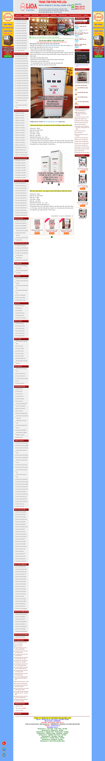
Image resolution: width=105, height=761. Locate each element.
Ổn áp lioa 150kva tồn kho (21, 215)
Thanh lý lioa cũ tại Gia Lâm (22, 443)
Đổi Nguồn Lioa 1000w (21, 167)
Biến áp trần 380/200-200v (21, 413)
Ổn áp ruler (18, 339)
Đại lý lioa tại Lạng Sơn (21, 593)
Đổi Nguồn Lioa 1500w (21, 172)
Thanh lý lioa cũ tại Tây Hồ (21, 464)
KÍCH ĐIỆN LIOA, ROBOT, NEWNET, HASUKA (21, 434)
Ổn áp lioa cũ (18, 366)
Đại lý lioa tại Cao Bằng (21, 601)
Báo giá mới (35, 15)
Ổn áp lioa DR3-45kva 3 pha (52, 230)
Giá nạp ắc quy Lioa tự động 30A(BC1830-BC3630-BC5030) (22, 233)
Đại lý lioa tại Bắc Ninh (21, 566)
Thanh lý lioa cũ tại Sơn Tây (22, 489)
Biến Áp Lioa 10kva (20, 113)
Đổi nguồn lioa (63, 15)
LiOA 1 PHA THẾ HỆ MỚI (20, 18)
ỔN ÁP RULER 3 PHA (20, 358)
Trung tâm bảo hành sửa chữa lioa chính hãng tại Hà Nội (21, 664)
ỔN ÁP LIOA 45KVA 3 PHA (51, 121)
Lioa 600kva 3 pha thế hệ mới (22, 95)
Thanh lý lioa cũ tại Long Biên (22, 445)
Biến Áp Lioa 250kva (20, 135)
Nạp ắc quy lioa (19, 218)
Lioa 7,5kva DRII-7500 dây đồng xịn (82, 196)
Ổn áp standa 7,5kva (20, 325)
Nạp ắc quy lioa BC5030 (21, 228)
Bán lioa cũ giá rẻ (18, 645)
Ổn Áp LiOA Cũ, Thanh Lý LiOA (21, 370)
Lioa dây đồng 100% (20, 50)
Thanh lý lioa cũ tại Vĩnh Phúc (82, 137)
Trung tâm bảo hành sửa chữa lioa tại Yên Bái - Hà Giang (21, 658)
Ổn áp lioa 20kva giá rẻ (80, 130)
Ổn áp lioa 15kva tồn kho (21, 193)
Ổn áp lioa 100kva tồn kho (21, 212)
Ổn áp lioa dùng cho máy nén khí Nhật (82, 135)
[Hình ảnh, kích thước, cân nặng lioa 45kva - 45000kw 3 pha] (37, 224)
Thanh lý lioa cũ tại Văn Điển (22, 484)
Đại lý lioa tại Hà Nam (20, 586)
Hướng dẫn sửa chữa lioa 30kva (82, 148)
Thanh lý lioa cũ (19, 440)
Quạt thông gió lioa (20, 315)
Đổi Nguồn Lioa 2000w (21, 175)
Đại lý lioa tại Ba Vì (20, 551)
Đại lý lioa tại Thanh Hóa (21, 614)
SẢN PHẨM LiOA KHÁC (20, 386)
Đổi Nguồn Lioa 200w (20, 160)
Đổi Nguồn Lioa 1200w (21, 170)
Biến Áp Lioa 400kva (20, 140)
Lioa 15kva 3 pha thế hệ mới (22, 63)
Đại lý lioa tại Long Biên (21, 511)
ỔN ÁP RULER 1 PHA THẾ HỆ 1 (21, 342)
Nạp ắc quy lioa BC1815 (21, 223)
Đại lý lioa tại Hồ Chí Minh (21, 634)
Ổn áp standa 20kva (20, 333)
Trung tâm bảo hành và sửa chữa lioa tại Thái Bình (21, 648)
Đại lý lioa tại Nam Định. (21, 584)
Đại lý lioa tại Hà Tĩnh (20, 619)
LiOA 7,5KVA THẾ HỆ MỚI (21, 33)
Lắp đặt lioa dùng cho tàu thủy (82, 120)
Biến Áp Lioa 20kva (20, 117)
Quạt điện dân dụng (20, 313)
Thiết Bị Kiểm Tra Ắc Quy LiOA (21, 421)
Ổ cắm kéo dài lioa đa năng (22, 278)
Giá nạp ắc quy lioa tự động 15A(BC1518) (22, 239)
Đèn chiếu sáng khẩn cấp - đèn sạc (21, 426)
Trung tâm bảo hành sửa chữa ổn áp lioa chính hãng (21, 700)
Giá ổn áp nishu (19, 393)
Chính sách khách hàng (81, 124)
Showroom (27, 15)
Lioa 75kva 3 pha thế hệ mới (22, 75)
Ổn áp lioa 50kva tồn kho (21, 205)
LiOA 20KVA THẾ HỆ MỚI (21, 40)
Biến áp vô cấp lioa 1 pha (21, 243)
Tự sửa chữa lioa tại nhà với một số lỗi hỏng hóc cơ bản (22, 689)
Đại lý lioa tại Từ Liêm (20, 531)
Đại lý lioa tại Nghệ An (20, 616)
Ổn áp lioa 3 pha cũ (20, 383)
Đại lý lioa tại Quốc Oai (21, 558)
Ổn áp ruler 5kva (19, 346)
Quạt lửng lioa (19, 308)
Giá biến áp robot (19, 396)
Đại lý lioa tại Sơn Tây (20, 548)
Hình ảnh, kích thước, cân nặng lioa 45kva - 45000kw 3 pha (37, 230)
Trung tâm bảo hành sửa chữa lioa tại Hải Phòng (21, 674)
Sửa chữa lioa (45, 15)
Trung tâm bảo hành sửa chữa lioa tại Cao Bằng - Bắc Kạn (21, 668)
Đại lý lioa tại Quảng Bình (21, 621)
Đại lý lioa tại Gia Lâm (20, 514)
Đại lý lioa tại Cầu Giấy (21, 516)
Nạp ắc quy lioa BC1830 (21, 220)
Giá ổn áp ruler (19, 391)
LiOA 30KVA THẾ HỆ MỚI (21, 45)
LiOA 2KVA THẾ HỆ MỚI (21, 25)
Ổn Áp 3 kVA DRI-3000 (81, 85)
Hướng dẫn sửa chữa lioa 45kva (82, 147)
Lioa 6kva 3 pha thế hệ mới (21, 58)
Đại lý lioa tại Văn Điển (21, 544)
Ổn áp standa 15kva (20, 330)
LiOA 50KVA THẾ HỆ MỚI (21, 48)
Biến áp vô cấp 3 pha (20, 145)
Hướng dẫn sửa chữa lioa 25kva (82, 152)
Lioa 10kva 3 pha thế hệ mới (22, 61)
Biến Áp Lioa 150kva (20, 130)
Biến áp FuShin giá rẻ (20, 408)
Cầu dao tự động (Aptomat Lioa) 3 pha (21, 271)
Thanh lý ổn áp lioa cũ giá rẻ (22, 378)
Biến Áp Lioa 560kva (20, 142)
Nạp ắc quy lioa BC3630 (21, 225)
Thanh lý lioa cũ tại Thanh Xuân (21, 451)
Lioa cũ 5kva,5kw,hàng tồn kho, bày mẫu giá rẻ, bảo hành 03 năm (21, 678)
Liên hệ (86, 15)
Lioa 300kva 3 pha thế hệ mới (22, 88)
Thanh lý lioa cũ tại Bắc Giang (82, 141)
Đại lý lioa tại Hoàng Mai (21, 534)
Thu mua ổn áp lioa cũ (20, 376)
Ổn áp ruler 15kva (20, 353)
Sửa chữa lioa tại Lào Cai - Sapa (22, 681)
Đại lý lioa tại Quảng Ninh (21, 569)
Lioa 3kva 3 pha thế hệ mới (21, 56)
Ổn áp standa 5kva (20, 323)
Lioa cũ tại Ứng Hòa (80, 150)
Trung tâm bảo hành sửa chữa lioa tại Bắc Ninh (21, 655)
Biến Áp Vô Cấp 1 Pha (20, 150)
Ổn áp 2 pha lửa (19, 410)
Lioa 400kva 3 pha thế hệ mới (22, 90)
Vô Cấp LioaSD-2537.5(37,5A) (19, 256)
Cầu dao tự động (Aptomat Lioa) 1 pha (21, 267)
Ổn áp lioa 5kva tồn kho (21, 185)
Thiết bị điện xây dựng (20, 300)
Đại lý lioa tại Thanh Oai (21, 561)
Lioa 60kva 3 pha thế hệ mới (22, 73)
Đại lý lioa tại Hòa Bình (21, 588)
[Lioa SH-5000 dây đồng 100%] (82, 172)
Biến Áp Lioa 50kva (20, 122)
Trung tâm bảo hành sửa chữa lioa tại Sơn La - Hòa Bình (21, 661)
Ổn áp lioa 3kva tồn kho (21, 183)
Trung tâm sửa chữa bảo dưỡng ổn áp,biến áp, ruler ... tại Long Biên (21, 693)
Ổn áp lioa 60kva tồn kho (21, 207)
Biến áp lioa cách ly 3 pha (21, 152)
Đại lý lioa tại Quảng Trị (21, 624)
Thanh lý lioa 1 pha (20, 503)
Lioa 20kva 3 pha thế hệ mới (22, 65)
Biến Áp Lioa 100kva (20, 127)
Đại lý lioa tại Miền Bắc (21, 564)
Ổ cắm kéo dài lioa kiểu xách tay (22, 286)
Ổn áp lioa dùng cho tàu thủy (21, 642)
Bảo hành (53, 15)
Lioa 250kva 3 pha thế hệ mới (22, 85)
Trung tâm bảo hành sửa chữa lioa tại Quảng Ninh (21, 671)
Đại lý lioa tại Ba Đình (20, 539)
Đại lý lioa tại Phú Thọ (20, 606)
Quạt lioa (17, 303)
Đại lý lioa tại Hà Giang (21, 598)
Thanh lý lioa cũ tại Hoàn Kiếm (21, 475)
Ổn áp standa (18, 321)
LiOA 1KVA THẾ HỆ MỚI (21, 23)
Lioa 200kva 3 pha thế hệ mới (22, 83)
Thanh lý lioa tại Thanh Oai (21, 501)
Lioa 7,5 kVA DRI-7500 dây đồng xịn (82, 213)
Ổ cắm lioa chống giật (20, 295)
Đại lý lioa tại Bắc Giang (21, 576)
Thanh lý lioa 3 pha (20, 506)
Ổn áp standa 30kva (20, 335)
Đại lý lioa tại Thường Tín (21, 546)
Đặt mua (37, 233)
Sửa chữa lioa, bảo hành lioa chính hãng (22, 417)
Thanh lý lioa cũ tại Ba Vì (21, 491)
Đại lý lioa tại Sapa (20, 596)
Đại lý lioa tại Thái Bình (21, 581)
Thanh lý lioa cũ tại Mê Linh (22, 494)
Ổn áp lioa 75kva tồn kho (21, 210)
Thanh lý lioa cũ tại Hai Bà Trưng (21, 461)
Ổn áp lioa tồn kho (20, 180)
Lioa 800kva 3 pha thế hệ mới (22, 97)
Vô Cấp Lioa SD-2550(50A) (22, 260)
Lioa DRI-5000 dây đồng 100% (82, 161)
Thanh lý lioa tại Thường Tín (22, 486)
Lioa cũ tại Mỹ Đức (19, 644)
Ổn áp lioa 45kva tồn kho (21, 202)
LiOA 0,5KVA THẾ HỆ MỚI (21, 20)
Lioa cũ (17, 380)
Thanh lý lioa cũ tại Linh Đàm (22, 481)
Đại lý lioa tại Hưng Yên (21, 574)
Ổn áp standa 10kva (20, 328)
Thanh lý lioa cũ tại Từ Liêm (22, 467)
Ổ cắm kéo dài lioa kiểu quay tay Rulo (22, 282)
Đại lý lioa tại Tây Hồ (20, 529)
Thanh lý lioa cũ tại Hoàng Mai (21, 471)
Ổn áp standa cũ (19, 401)
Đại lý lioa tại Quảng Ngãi (21, 631)
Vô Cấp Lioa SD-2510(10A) (22, 248)
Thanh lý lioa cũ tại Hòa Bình (82, 139)
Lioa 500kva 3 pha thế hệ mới (22, 93)
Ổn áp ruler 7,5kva (20, 348)
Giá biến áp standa (20, 398)
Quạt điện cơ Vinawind (21, 317)
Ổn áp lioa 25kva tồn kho (21, 198)
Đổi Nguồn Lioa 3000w (21, 177)
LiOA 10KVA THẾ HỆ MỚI (21, 35)
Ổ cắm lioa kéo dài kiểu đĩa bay (21, 291)
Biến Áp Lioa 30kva (20, 120)
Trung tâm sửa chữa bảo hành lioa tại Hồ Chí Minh (21, 686)
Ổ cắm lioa (17, 276)
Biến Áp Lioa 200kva (20, 132)
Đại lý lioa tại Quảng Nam (21, 626)
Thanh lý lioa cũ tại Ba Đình (22, 479)
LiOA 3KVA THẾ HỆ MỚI (21, 28)
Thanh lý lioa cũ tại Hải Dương (82, 143)
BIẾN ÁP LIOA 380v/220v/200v (21, 110)
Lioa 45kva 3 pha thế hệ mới (22, 70)
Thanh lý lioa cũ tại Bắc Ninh (82, 145)
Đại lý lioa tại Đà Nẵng (20, 629)
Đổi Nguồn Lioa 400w (20, 162)
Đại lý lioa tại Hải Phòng (21, 579)
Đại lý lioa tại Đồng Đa (20, 524)
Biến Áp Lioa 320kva (20, 137)
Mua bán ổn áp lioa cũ (75, 15)
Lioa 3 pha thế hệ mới (20, 53)
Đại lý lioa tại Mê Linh (20, 553)
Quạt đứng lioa (19, 310)
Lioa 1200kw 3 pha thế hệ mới (21, 106)
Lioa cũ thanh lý (79, 132)
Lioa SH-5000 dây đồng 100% (83, 179)
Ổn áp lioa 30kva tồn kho (21, 200)
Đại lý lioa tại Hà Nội (20, 509)
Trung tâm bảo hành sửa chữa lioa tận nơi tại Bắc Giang (21, 697)
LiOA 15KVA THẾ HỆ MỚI (21, 38)
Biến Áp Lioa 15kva (20, 115)
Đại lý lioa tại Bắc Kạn (20, 603)
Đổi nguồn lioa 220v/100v (21, 158)
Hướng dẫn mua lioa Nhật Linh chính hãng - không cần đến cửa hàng (82, 128)
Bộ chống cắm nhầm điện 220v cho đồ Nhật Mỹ (21, 405)
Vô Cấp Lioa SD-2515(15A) (22, 250)
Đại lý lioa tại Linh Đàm (21, 541)
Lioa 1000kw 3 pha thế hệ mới (21, 101)
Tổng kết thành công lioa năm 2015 (82, 65)
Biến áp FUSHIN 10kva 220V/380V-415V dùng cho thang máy (81, 114)
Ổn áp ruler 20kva (20, 356)
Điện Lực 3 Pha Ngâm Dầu (21, 154)
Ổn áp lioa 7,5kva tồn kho (21, 188)
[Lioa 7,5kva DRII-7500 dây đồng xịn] (82, 189)
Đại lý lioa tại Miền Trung (21, 611)
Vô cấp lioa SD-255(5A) (21, 245)
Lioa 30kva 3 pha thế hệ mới (22, 68)
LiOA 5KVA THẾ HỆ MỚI (21, 30)
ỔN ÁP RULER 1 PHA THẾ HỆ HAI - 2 (21, 362)
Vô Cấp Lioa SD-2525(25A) (22, 253)
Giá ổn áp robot (19, 388)
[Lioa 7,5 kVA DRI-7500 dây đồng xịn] (82, 207)
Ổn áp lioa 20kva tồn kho (21, 195)
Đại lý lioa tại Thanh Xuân (21, 519)
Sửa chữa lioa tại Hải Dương (21, 683)
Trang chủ (18, 15)
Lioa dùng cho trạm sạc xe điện (82, 117)
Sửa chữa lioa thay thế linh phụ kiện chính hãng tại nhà (82, 110)
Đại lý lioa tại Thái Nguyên (21, 608)
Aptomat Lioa (18, 263)
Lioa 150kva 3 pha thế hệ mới (22, 80)
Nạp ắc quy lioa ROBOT (21, 430)
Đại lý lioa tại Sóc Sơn (20, 556)
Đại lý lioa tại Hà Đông (20, 521)
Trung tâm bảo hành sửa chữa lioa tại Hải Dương (21, 651)
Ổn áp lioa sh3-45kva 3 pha (66, 230)
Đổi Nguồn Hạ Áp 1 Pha (21, 147)
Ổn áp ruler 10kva (20, 351)
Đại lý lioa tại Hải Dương (21, 571)
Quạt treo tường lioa (20, 305)
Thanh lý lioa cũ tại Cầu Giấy (22, 447)
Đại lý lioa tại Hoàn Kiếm (21, 536)
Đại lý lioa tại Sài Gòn (20, 637)
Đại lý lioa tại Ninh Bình (21, 591)
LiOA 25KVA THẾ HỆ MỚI (21, 43)
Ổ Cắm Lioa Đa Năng (20, 297)
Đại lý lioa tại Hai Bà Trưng (21, 526)
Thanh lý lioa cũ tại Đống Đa (22, 457)
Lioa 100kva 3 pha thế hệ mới (22, 78)
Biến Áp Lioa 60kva (20, 125)
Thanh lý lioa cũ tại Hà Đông (22, 455)
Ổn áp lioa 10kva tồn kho (21, 190)
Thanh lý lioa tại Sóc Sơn (21, 496)
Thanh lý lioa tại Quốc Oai (21, 499)
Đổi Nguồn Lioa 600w (20, 165)
